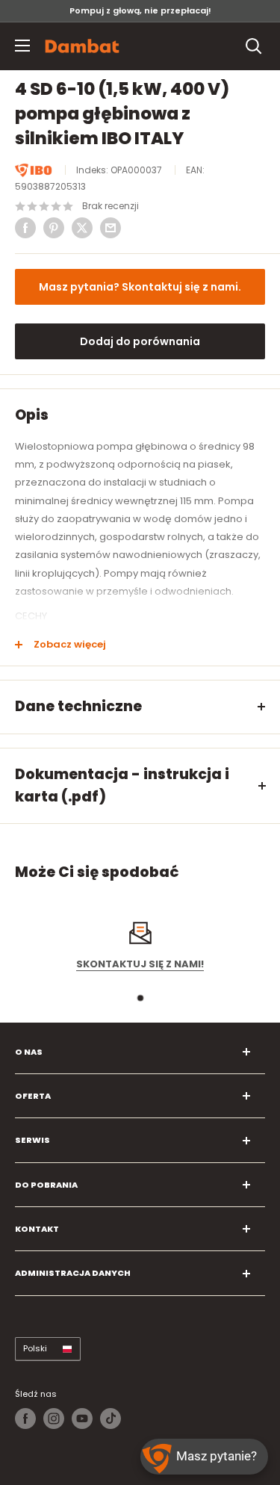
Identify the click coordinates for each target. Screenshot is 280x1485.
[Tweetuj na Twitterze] (82, 227)
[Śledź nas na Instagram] (53, 1418)
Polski (35, 1348)
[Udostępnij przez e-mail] (110, 227)
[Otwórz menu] (22, 46)
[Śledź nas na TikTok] (110, 1418)
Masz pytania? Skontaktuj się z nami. (140, 286)
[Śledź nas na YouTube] (82, 1418)
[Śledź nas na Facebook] (25, 1418)
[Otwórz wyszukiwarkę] (254, 46)
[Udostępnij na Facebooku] (25, 227)
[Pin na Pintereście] (53, 227)
